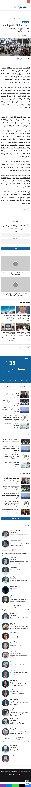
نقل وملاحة (12, 19)
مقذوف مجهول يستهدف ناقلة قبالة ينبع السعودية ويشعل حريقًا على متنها (10, 409)
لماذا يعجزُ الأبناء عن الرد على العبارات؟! (19, 580)
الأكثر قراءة (23, 387)
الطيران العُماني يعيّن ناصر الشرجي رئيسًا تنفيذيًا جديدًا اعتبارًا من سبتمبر (23, 317)
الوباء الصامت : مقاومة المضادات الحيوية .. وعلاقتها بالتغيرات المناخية (15, 742)
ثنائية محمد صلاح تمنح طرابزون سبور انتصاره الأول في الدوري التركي (11, 401)
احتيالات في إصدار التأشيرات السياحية (12, 424)
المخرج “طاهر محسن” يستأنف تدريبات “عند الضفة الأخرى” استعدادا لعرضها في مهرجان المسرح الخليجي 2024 (19, 714)
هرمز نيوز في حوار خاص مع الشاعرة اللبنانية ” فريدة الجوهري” (18, 732)
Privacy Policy (19, 774)
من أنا (11, 759)
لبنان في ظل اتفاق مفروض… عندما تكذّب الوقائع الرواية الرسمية (14, 554)
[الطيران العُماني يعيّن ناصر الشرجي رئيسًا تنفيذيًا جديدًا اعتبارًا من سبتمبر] (23, 310)
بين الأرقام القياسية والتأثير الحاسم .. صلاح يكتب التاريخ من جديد (19, 673)
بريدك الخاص (15, 238)
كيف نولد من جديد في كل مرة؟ (17, 693)
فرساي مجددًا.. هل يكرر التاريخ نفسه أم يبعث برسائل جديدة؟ (19, 562)
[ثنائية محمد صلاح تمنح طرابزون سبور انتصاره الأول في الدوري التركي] (24, 402)
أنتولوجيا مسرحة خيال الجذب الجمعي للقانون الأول (18, 750)
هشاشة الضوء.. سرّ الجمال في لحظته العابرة (18, 656)
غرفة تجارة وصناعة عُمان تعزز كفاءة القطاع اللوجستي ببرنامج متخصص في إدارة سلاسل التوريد (8, 335)
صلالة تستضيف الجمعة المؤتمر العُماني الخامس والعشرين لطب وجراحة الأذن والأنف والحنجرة (11, 417)
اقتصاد (18, 19)
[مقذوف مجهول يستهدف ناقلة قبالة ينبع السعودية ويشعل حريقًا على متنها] (24, 410)
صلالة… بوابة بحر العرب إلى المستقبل (18, 569)
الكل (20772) (15, 518)
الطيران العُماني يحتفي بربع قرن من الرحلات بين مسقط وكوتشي (9, 317)
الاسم (15, 231)
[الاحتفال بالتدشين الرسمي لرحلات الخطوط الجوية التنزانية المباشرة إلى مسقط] (23, 327)
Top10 (26, 209)
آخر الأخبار (7, 387)
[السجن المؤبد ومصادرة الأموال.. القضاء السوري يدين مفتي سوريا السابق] (24, 394)
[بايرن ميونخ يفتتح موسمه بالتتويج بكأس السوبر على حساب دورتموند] (25, 512)
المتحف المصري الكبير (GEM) (16, 646)
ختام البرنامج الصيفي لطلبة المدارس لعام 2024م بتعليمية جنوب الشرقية (19, 723)
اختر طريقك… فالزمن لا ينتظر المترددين (19, 665)
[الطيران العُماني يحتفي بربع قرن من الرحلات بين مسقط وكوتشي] (8, 310)
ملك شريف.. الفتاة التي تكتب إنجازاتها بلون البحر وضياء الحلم (18, 637)
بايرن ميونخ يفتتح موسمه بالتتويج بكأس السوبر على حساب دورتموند (10, 510)
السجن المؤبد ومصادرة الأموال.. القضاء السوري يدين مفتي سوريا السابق (11, 394)
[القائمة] (2, 7)
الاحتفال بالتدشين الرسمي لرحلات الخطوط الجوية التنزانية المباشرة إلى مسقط (23, 334)
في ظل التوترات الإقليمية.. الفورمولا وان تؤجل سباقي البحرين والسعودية (19, 600)
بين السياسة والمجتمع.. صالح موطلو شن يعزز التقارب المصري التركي (15, 610)
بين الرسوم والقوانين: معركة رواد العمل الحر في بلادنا (19, 618)
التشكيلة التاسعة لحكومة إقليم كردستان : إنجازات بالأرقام (19, 704)
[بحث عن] (29, 7)
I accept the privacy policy (15, 245)
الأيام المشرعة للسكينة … (16, 590)
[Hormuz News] (20, 7)
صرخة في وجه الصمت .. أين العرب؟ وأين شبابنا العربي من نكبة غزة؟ (19, 685)
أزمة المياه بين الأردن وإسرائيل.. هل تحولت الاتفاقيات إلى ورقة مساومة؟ (19, 544)
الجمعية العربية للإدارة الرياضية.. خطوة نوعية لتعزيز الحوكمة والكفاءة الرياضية (19, 627)
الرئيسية (26, 19)
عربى (22, 19)
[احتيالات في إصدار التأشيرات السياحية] (24, 426)
